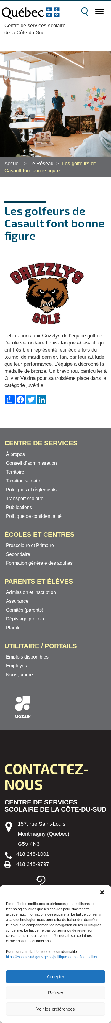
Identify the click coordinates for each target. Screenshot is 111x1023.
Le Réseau (41, 163)
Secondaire (18, 554)
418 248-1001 (32, 854)
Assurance (17, 601)
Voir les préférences (55, 1008)
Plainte (13, 627)
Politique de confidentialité (34, 516)
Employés (16, 665)
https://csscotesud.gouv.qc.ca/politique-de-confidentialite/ (51, 957)
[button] (102, 892)
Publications (19, 507)
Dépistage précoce (26, 618)
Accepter (55, 976)
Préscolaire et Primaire (30, 545)
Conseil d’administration (31, 463)
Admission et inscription (31, 592)
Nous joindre (19, 674)
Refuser (55, 992)
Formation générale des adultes (39, 563)
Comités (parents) (24, 610)
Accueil (12, 163)
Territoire (15, 471)
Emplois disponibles (27, 656)
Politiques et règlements (31, 489)
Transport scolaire (25, 498)
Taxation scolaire (23, 480)
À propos (15, 454)
